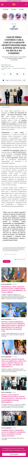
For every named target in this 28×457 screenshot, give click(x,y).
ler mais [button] (23, 450)
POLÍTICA (13, 9)
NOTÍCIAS (5, 9)
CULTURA (21, 9)
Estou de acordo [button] (14, 454)
